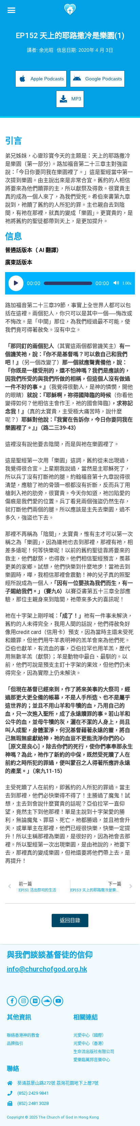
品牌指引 (15, 1043)
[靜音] (116, 283)
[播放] (15, 283)
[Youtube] (58, 1001)
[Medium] (35, 1001)
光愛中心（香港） (89, 1043)
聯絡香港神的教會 (23, 1035)
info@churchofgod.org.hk (47, 969)
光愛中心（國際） (89, 1035)
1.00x (127, 283)
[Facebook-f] (12, 1001)
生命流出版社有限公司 (93, 1051)
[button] (11, 9)
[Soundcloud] (46, 1001)
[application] (70, 283)
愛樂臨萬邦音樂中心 (91, 1060)
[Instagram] (23, 1001)
